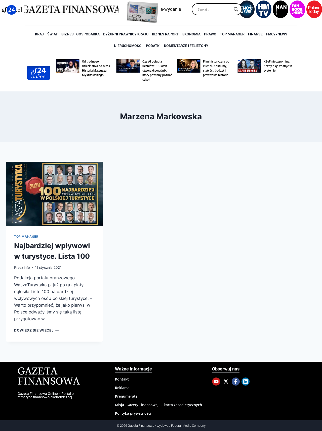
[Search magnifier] (235, 9)
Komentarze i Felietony (186, 46)
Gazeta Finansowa (49, 376)
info (27, 267)
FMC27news (276, 34)
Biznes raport (165, 34)
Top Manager (232, 34)
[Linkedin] (246, 382)
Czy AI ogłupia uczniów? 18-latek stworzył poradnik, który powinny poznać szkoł (157, 70)
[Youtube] (216, 382)
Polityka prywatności (133, 413)
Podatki (153, 46)
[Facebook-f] (236, 382)
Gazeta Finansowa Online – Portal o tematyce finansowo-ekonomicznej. (46, 395)
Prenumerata (126, 396)
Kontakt (122, 379)
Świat (52, 34)
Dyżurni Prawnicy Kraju (125, 34)
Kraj (39, 34)
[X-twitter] (226, 382)
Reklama (122, 387)
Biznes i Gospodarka (80, 34)
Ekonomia (191, 34)
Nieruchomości (128, 46)
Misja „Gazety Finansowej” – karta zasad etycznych (158, 404)
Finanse (255, 34)
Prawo (210, 34)
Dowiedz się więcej (36, 330)
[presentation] (54, 194)
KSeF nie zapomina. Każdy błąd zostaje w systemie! (278, 66)
